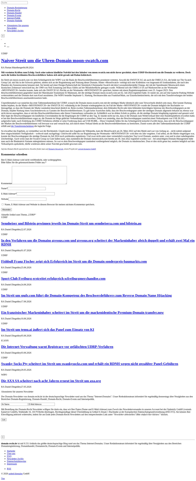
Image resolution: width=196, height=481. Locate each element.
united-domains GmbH (87, 149)
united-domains (16, 473)
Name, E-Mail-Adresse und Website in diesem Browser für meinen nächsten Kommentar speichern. (50, 204)
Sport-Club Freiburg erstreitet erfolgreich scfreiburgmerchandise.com (53, 278)
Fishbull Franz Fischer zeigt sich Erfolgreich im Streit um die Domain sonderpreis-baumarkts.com (74, 261)
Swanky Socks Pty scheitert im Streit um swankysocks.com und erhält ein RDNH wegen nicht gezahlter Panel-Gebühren (89, 364)
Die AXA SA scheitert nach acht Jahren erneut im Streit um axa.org (51, 381)
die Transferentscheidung (22, 126)
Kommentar (6, 183)
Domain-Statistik (14, 20)
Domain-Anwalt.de (55, 149)
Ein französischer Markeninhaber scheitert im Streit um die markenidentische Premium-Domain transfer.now (82, 312)
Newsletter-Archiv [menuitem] (15, 30)
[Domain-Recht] (1, 38)
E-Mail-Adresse (9, 193)
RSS (9, 469)
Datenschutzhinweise (16, 461)
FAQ (9, 456)
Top (3, 478)
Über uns (11, 453)
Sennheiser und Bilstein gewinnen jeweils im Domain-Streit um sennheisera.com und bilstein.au (71, 223)
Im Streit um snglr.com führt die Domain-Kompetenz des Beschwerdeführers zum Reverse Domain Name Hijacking (86, 295)
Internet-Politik (13, 18)
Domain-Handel (14, 13)
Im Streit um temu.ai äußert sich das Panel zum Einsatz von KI (47, 329)
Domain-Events (14, 15)
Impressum (12, 464)
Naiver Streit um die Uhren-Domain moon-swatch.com (54, 60)
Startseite (11, 451)
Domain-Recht (13, 10)
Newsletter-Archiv (15, 458)
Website (4, 199)
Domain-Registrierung (17, 7)
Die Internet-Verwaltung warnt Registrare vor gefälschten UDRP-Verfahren (57, 347)
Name (4, 188)
